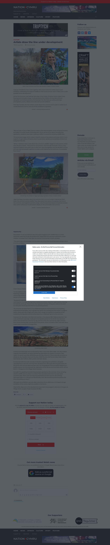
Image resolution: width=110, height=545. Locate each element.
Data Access (55, 298)
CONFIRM (44, 292)
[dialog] (55, 272)
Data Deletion (46, 298)
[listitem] (55, 267)
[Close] (80, 247)
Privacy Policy (63, 298)
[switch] (74, 271)
